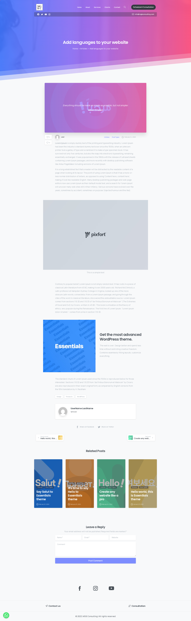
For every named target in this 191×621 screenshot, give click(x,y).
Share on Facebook (87, 427)
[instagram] (49, 14)
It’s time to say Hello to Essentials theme (78, 493)
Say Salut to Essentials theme (44, 495)
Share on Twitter (107, 427)
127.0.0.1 (74, 412)
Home (75, 48)
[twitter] (42, 14)
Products (69, 397)
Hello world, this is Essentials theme (142, 495)
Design (59, 397)
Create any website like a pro (108, 495)
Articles (83, 48)
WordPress (81, 397)
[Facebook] (38, 14)
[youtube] (46, 14)
